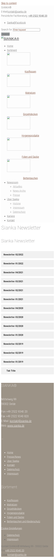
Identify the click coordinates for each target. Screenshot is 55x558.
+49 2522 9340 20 (37, 15)
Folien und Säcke (30, 156)
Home (10, 452)
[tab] (27, 254)
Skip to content (9, 3)
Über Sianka (13, 461)
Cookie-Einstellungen (11, 528)
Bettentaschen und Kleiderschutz (23, 521)
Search (5, 34)
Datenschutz (13, 469)
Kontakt (11, 465)
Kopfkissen (30, 71)
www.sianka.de (15, 425)
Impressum (12, 473)
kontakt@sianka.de (17, 11)
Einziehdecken (30, 114)
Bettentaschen (30, 178)
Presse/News (14, 456)
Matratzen (30, 92)
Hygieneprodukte (30, 135)
